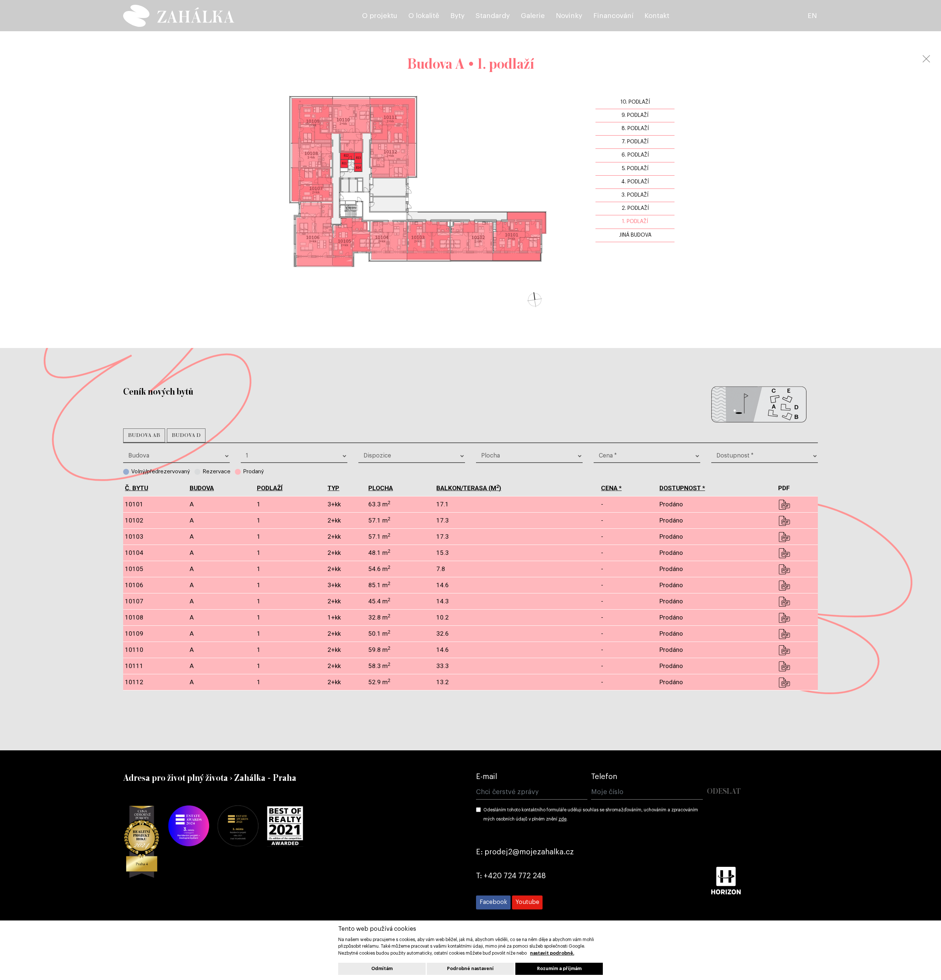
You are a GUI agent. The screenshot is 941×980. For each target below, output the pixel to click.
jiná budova (635, 235)
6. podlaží (635, 155)
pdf (784, 504)
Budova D (186, 435)
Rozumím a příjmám (559, 968)
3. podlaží (635, 195)
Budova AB (144, 435)
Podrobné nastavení (470, 968)
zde (562, 819)
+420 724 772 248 (515, 876)
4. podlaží (635, 181)
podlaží (270, 488)
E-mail (486, 776)
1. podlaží (635, 221)
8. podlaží (635, 128)
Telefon (604, 776)
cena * (611, 488)
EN (812, 15)
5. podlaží (635, 168)
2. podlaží (635, 208)
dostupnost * (682, 488)
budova (202, 488)
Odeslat (724, 791)
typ (333, 488)
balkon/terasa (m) (468, 488)
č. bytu (136, 488)
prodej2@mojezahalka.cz (529, 852)
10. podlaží (635, 102)
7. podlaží (635, 141)
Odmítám (382, 968)
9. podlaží (635, 115)
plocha (380, 488)
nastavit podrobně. (552, 953)
